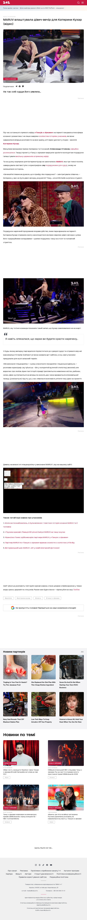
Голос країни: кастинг (10, 8)
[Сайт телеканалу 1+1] (6, 3)
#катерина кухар (23, 598)
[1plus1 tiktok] (43, 865)
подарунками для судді (56, 165)
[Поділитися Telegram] (16, 86)
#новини (52, 777)
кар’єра (9, 874)
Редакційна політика (59, 877)
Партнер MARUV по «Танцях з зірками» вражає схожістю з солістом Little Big (39, 542)
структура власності (43, 874)
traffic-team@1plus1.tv (43, 910)
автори (28, 874)
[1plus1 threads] (39, 865)
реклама (24, 871)
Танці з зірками (10, 78)
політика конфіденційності (69, 874)
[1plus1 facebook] (47, 865)
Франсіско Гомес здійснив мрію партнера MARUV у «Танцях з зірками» (36, 537)
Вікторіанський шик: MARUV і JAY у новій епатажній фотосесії (32, 548)
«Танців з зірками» (44, 132)
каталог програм (71, 871)
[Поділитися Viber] (23, 86)
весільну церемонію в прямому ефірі (31, 156)
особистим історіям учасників (52, 136)
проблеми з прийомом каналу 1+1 (46, 871)
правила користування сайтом (33, 877)
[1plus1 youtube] (51, 865)
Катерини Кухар (11, 143)
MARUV (59, 161)
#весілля (8, 598)
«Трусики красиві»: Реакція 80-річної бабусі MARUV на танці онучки (35, 532)
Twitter (76, 589)
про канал (12, 871)
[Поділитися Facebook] (19, 86)
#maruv (38, 598)
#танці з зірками (52, 598)
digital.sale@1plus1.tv (44, 905)
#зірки (6, 777)
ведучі (19, 874)
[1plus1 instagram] (36, 865)
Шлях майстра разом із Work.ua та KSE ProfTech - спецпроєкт (42, 8)
